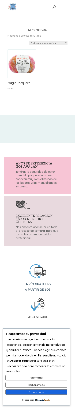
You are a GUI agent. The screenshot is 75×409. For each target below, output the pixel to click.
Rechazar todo (36, 384)
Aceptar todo (36, 392)
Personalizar (36, 377)
